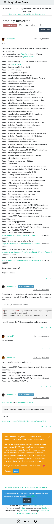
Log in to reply (45, 29)
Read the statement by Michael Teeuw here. (27, 14)
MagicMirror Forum (18, 2)
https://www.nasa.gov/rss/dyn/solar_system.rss (21, 235)
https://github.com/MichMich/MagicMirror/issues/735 (24, 421)
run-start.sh (16, 64)
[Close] (49, 436)
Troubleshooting (10, 25)
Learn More (32, 496)
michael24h (11, 39)
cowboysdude (12, 286)
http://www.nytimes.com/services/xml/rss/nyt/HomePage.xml (27, 252)
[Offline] (4, 39)
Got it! (27, 501)
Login (16, 471)
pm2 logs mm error (25, 402)
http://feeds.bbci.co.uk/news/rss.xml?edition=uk (21, 260)
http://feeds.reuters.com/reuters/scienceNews (21, 244)
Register (8, 471)
